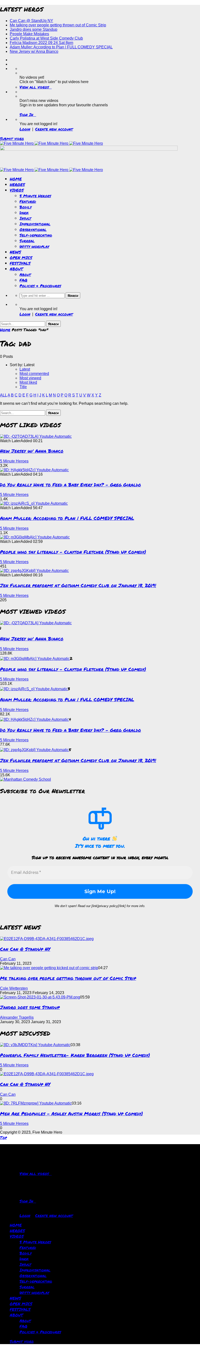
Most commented (34, 374)
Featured (28, 201)
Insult (25, 218)
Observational (33, 229)
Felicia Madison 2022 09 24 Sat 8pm (41, 43)
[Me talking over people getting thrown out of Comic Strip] (49, 968)
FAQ (23, 280)
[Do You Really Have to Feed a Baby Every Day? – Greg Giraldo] (34, 470)
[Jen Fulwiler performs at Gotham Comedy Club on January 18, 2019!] (34, 571)
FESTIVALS (20, 263)
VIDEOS (17, 190)
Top (3, 1137)
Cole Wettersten (14, 988)
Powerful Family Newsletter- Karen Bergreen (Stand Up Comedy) (75, 1055)
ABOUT (16, 269)
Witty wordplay (34, 246)
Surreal (27, 240)
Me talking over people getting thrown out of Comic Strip (58, 25)
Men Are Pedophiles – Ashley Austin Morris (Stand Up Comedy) (71, 1113)
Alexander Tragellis (17, 1017)
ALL (3, 395)
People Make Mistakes (29, 34)
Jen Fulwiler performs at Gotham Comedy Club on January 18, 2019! (78, 585)
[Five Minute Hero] (51, 143)
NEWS (15, 252)
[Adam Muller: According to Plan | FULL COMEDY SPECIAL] (34, 503)
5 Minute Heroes (35, 195)
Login (25, 129)
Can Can (8, 959)
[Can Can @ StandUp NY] (47, 939)
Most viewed (30, 378)
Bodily (25, 207)
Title (23, 387)
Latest (25, 369)
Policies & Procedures (40, 285)
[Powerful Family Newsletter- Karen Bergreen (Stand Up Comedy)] (35, 1045)
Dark (24, 212)
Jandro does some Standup (33, 29)
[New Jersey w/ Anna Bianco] (36, 436)
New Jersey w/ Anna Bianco (34, 51)
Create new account (54, 129)
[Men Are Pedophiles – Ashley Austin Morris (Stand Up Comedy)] (36, 1103)
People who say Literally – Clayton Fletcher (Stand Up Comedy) (73, 551)
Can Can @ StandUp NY (31, 21)
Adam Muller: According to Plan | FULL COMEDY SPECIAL (61, 47)
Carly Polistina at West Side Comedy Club (46, 38)
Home (5, 329)
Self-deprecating (36, 235)
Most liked (28, 382)
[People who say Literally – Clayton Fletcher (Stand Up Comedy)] (35, 537)
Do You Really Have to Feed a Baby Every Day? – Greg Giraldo (70, 484)
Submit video (12, 138)
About (25, 274)
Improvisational (35, 224)
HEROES (17, 184)
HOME (16, 179)
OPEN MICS (21, 257)
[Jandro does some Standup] (40, 997)
